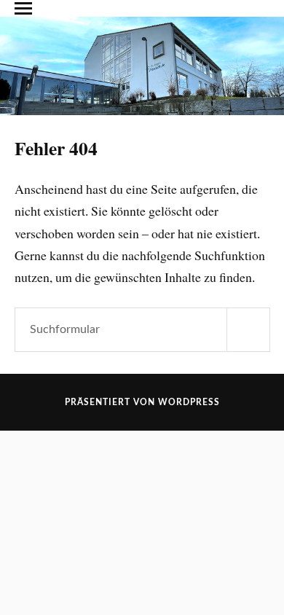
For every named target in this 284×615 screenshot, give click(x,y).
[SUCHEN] (248, 330)
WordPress (189, 402)
